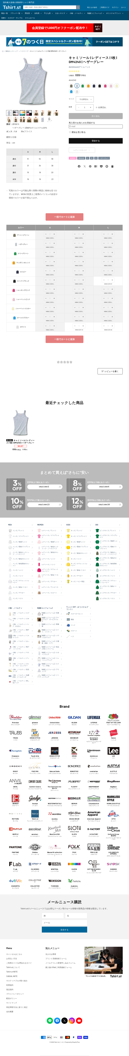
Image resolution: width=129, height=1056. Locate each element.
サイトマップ (11, 1003)
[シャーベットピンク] (111, 85)
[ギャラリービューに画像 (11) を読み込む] (22, 119)
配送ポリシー (11, 998)
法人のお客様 (50, 954)
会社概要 (9, 1011)
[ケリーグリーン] (82, 85)
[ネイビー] (93, 85)
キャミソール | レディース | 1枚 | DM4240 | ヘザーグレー (20, 441)
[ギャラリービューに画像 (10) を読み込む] (15, 119)
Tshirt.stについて (13, 967)
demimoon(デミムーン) (79, 67)
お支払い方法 (11, 958)
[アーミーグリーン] (71, 85)
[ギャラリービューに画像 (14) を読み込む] (42, 119)
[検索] (78, 7)
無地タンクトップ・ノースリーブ (17, 51)
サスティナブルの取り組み (16, 981)
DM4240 (81, 158)
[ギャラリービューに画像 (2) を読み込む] (15, 113)
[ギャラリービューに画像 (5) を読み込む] (36, 113)
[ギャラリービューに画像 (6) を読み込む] (42, 113)
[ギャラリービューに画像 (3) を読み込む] (22, 113)
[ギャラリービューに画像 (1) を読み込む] (9, 113)
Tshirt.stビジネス (59, 1042)
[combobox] (51, 7)
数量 (70, 107)
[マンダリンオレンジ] (88, 85)
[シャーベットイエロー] (116, 85)
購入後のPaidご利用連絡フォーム (58, 967)
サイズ (71, 99)
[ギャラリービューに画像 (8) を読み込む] (56, 113)
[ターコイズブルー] (71, 91)
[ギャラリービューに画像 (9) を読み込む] (9, 119)
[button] (16, 13)
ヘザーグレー (104, 158)
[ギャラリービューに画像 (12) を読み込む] (29, 119)
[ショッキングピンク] (105, 85)
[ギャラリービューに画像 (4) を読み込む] (29, 113)
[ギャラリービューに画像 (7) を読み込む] (49, 113)
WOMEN (72, 158)
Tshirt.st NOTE (12, 972)
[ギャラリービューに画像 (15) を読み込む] (49, 119)
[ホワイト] (76, 91)
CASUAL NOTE (11, 976)
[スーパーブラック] (99, 85)
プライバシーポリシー (15, 994)
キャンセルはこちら (14, 954)
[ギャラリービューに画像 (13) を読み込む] (36, 119)
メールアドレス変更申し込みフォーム (60, 963)
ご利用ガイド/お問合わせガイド (19, 963)
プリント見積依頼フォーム (56, 958)
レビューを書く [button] (112, 371)
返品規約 (9, 989)
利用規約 (9, 985)
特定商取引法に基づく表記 (16, 1007)
